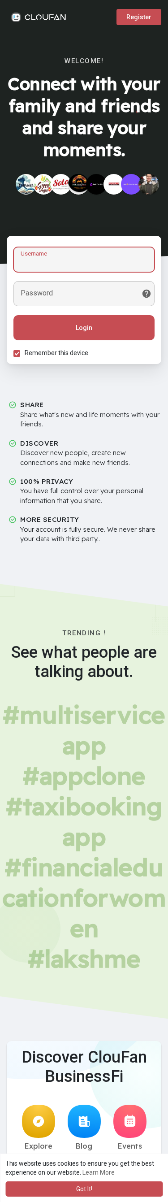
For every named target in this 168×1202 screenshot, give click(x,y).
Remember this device (56, 352)
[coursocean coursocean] (26, 184)
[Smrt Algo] (96, 184)
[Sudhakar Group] (113, 184)
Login (84, 327)
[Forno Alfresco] (78, 184)
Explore (38, 1145)
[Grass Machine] (43, 184)
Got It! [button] (84, 1189)
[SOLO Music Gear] (61, 184)
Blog (84, 1145)
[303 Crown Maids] (131, 184)
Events (130, 1145)
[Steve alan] (148, 184)
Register (138, 17)
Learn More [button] (98, 1172)
